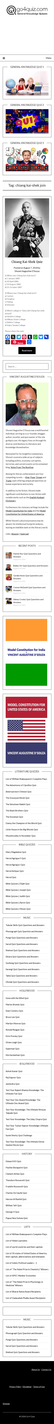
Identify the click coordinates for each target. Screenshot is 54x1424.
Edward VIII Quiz (13, 1161)
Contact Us (46, 1369)
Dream (39, 477)
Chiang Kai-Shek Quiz (27, 262)
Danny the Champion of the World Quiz (24, 823)
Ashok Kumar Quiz (14, 1071)
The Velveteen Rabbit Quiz (18, 804)
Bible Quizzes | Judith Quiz (18, 896)
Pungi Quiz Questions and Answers (22, 937)
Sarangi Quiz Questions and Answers (22, 969)
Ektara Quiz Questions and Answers (22, 956)
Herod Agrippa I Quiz (15, 864)
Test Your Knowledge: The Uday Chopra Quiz (26, 1119)
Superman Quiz (12, 1048)
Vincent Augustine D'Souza (27, 271)
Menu (48, 58)
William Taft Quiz (14, 1205)
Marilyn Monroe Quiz (15, 1023)
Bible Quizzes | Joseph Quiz (18, 890)
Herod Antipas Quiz (15, 871)
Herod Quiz (11, 877)
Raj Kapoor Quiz (13, 1077)
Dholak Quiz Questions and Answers (22, 982)
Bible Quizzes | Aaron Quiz (18, 902)
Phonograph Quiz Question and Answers (24, 931)
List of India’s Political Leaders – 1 (21, 1263)
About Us (36, 1369)
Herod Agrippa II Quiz (16, 858)
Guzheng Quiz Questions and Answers (23, 963)
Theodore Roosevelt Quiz (17, 1180)
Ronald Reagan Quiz (15, 1029)
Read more (27, 350)
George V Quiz (12, 1212)
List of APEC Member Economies (21, 1275)
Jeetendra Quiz (13, 1084)
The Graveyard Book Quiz (17, 798)
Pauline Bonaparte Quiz (17, 1167)
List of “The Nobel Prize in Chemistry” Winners (27, 1269)
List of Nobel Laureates (16, 1240)
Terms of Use (39, 1386)
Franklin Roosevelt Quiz (17, 1186)
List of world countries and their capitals (24, 1247)
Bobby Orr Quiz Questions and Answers (30, 565)
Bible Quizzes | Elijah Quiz (17, 883)
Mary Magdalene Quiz (16, 852)
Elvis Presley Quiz (14, 1036)
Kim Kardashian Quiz (15, 1055)
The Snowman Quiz (14, 817)
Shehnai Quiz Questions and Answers (23, 950)
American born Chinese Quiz (18, 791)
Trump (8, 480)
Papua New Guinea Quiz (17, 1218)
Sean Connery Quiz (14, 1010)
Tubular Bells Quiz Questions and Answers (25, 925)
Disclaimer (27, 1386)
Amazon (15, 534)
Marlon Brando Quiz (15, 1004)
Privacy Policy (15, 1386)
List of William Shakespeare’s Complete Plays (26, 779)
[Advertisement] (27, 38)
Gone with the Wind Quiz (17, 998)
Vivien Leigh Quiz (14, 1042)
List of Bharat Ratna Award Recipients (23, 1291)
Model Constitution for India (19, 510)
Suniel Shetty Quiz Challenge (19, 1135)
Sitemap (6, 1403)
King (27, 477)
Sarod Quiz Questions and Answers (22, 944)
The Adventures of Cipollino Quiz (21, 785)
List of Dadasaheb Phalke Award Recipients (26, 1298)
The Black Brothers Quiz (17, 810)
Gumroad (24, 534)
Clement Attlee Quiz (15, 1174)
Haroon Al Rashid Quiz (16, 1199)
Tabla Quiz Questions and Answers (21, 975)
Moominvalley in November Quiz (21, 835)
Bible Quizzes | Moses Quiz (18, 909)
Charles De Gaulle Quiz (16, 1193)
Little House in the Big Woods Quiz (22, 829)
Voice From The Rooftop (22, 467)
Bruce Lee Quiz (13, 1017)
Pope (32, 477)
